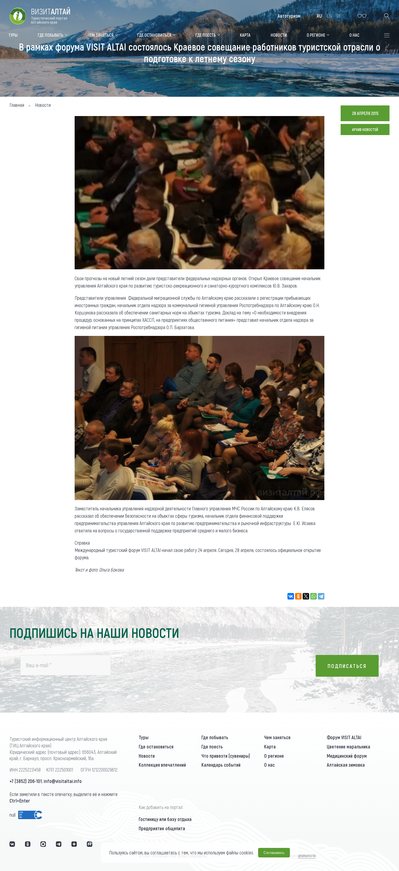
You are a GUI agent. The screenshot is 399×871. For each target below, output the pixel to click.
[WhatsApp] (313, 596)
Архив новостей (365, 129)
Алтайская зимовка (346, 765)
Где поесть (212, 747)
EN (329, 16)
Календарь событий (220, 765)
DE (338, 16)
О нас (269, 765)
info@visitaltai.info (63, 781)
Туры (143, 737)
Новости (147, 756)
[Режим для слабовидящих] (362, 16)
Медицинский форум (347, 756)
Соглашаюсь (274, 853)
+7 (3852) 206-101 (26, 781)
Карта (270, 747)
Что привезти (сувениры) (225, 756)
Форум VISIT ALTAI (344, 737)
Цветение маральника (348, 747)
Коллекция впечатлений (162, 765)
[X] (306, 596)
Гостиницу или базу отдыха (165, 819)
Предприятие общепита (162, 828)
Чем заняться (277, 737)
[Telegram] (321, 596)
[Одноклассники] (298, 596)
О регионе (274, 756)
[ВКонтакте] (290, 596)
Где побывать (214, 737)
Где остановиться (156, 747)
